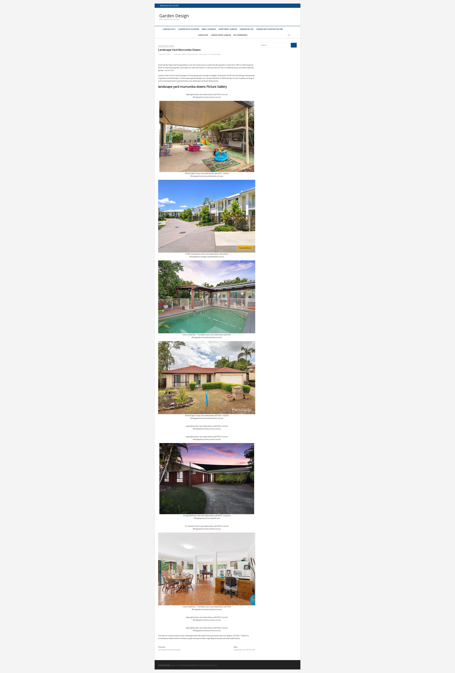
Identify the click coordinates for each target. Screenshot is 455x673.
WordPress (193, 665)
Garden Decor (246, 29)
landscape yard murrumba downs (210, 54)
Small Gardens (209, 29)
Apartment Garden (228, 29)
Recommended (240, 35)
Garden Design (174, 15)
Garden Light (169, 29)
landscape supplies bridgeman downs (186, 54)
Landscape (203, 35)
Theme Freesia (184, 665)
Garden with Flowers (188, 29)
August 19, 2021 (164, 54)
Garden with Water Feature (269, 29)
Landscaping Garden (221, 35)
